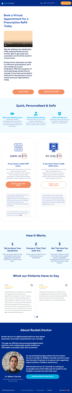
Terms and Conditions (27, 390)
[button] (35, 317)
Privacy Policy (40, 390)
